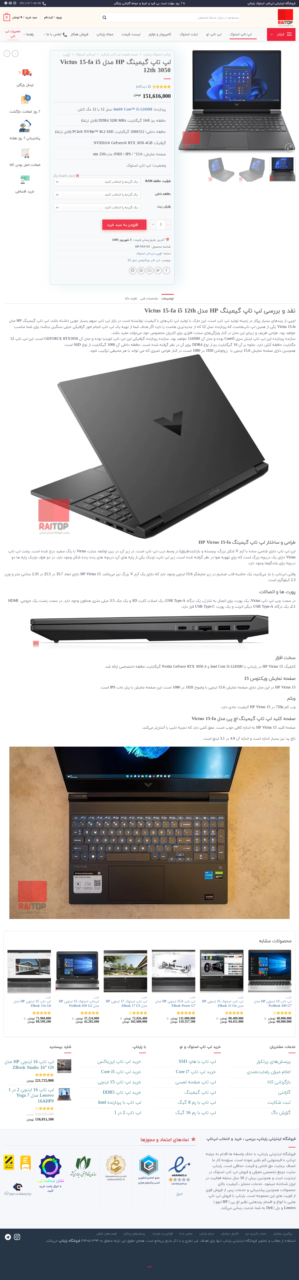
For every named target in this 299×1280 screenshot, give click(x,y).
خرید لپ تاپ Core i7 (196, 1072)
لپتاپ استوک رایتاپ (157, 54)
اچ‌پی (66, 54)
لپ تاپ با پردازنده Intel (120, 1102)
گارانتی (285, 1092)
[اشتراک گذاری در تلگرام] (133, 270)
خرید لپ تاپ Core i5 (121, 1072)
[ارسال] (104, 18)
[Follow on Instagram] (14, 3)
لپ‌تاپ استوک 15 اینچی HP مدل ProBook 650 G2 (79, 1004)
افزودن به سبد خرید (122, 224)
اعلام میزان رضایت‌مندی (269, 1072)
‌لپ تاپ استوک (241, 34)
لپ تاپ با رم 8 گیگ (197, 1102)
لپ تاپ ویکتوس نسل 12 (144, 260)
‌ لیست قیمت (132, 34)
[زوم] (289, 147)
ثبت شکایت (279, 1102)
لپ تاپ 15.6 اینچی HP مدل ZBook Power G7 (175, 1004)
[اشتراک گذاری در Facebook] (166, 270)
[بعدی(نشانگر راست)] (280, 1271)
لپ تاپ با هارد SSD (198, 1062)
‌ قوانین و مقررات (163, 1234)
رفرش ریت (164, 207)
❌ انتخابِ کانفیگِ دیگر (66, 175)
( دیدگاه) (143, 86)
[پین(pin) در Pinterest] (141, 270)
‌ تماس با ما (186, 1234)
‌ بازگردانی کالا (279, 1082)
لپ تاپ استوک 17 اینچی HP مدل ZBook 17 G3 (126, 1004)
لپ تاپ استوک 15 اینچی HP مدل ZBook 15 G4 (222, 1004)
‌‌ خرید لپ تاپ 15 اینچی (120, 1082)
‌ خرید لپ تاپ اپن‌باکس (119, 1062)
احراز (179, 1194)
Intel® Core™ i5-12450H (133, 109)
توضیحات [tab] (167, 299)
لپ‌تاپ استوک (85, 54)
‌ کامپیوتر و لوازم (161, 34)
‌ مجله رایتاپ (105, 34)
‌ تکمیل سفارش (230, 1234)
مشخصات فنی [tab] (149, 299)
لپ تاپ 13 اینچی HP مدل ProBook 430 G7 (273, 1004)
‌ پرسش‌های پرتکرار (274, 1062)
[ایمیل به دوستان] (149, 270)
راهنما (30, 34)
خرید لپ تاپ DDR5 (122, 1092)
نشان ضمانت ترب (50, 1181)
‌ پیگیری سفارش (283, 1234)
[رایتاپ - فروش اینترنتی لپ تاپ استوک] (272, 17)
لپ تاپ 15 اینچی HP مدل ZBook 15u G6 (32, 1004)
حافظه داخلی (163, 194)
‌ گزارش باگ (281, 1113)
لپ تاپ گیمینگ (201, 1092)
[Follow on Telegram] (5, 3)
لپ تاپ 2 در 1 (128, 1113)
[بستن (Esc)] (294, 1252)
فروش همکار (79, 34)
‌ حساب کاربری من (256, 1234)
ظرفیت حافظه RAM (158, 181)
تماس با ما (54, 34)
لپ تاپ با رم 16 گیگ (196, 1113)
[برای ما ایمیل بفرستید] (10, 3)
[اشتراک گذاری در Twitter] (158, 270)
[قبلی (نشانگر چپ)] (294, 1271)
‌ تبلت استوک (189, 34)
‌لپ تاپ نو (213, 34)
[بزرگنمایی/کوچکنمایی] (280, 1252)
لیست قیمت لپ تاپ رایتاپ (119, 54)
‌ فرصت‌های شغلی (106, 1234)
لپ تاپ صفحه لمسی (196, 1082)
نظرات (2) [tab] (131, 299)
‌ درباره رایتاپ (207, 1234)
